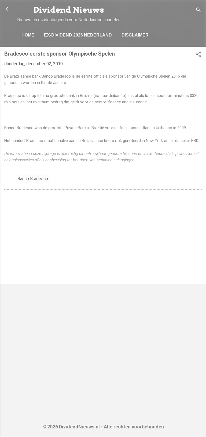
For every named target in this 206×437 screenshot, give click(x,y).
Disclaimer (135, 35)
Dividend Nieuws (69, 9)
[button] (198, 55)
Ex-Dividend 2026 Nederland (78, 35)
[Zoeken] (198, 11)
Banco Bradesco (32, 178)
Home (27, 35)
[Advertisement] (103, 238)
